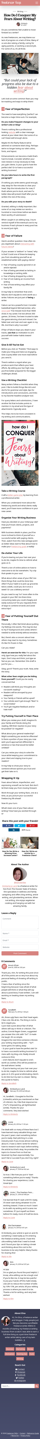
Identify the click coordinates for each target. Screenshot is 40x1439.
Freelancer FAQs (12, 1433)
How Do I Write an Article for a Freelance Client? (29, 853)
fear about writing (23, 89)
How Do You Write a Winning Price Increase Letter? (10, 853)
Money (30, 1349)
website (12, 132)
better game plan (15, 495)
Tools (32, 1354)
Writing (20, 11)
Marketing (20, 1349)
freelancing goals (18, 546)
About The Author (20, 864)
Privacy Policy (25, 1436)
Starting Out (22, 1354)
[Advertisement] (20, 1411)
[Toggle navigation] (37, 3)
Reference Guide (33, 1433)
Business (9, 1349)
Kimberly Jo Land (24, 24)
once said (5, 310)
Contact (22, 1433)
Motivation (9, 1354)
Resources (15, 1436)
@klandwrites (20, 882)
